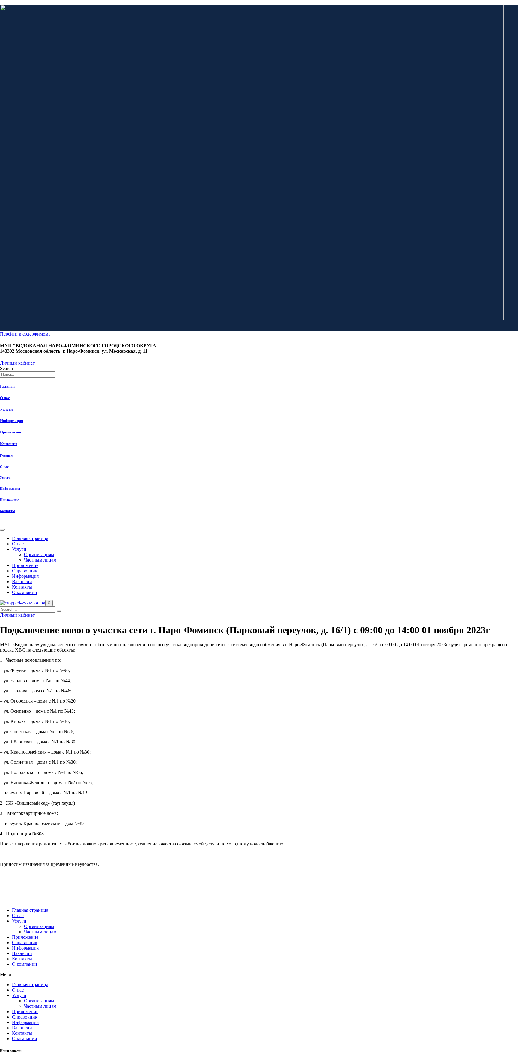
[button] (259, 974)
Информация (11, 420)
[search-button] (59, 611)
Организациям (39, 554)
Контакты (8, 443)
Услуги (6, 409)
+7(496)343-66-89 (13, 891)
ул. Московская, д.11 (16, 898)
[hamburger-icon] (2, 530)
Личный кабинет (17, 615)
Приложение (11, 432)
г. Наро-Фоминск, (13, 894)
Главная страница (30, 538)
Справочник (24, 570)
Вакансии (22, 581)
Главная (7, 386)
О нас (5, 398)
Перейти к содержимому (25, 333)
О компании (24, 592)
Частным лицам (40, 559)
